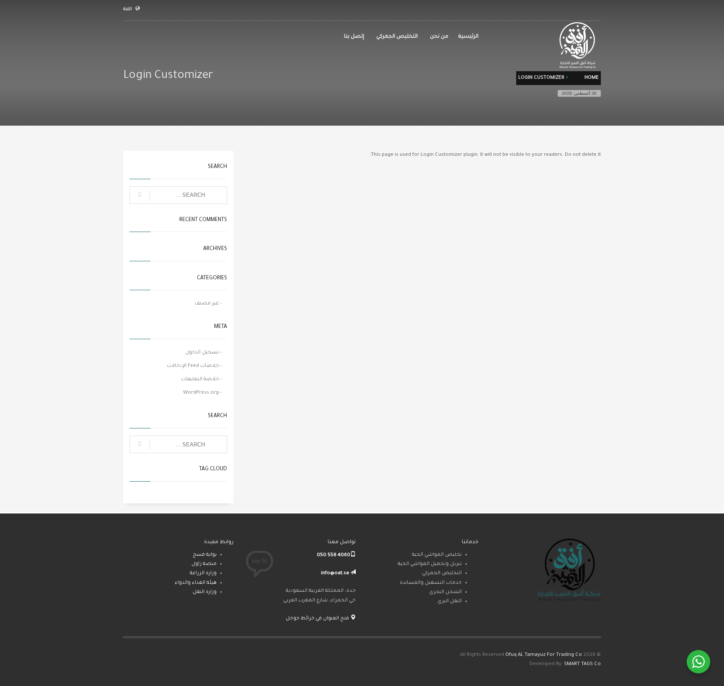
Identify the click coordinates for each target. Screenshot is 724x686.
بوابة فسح (205, 555)
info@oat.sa (335, 573)
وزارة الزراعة (203, 573)
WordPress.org (201, 393)
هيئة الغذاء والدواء (196, 583)
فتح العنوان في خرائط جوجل (318, 619)
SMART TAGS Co (582, 664)
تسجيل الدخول (202, 353)
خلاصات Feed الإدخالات (193, 366)
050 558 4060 (333, 555)
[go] (139, 195)
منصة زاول (204, 564)
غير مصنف (207, 304)
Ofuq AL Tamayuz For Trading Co (543, 655)
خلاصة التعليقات (200, 379)
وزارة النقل (205, 592)
